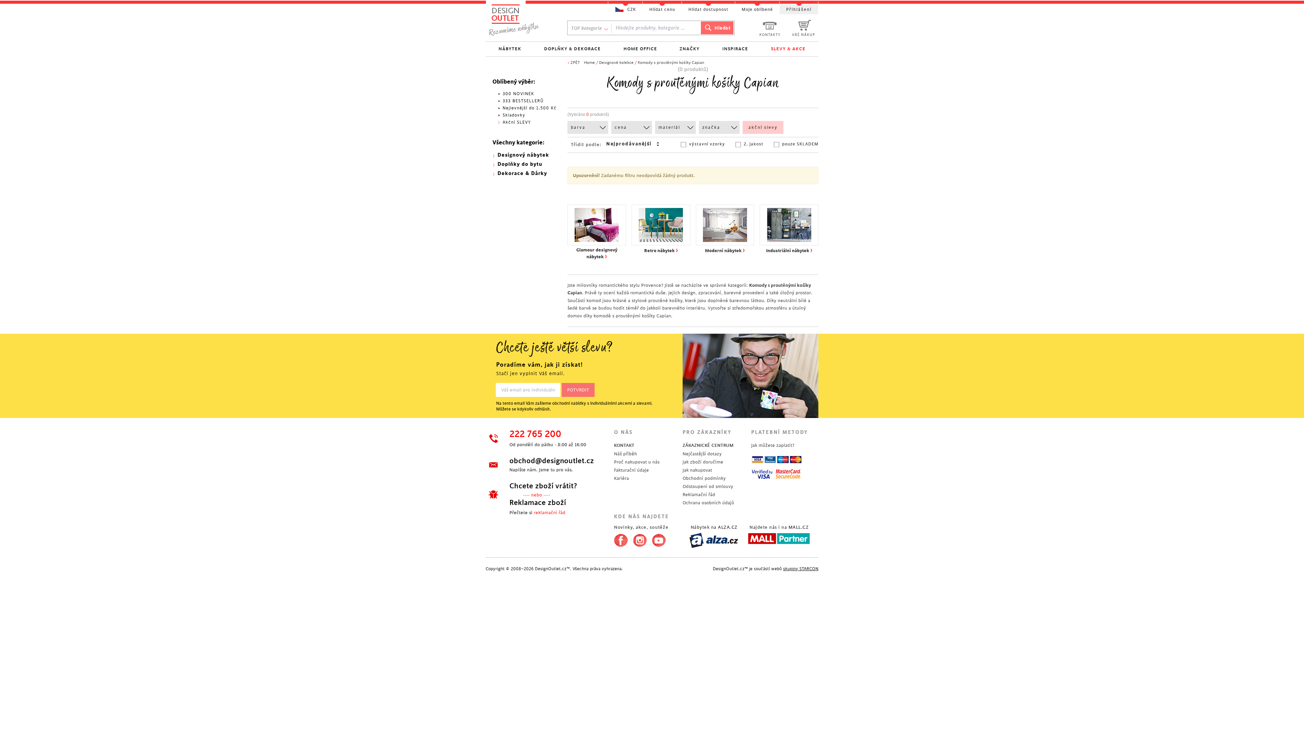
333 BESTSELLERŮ (523, 101)
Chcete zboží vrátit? (543, 486)
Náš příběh (625, 453)
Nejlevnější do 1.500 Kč (530, 108)
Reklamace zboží (537, 503)
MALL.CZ (799, 527)
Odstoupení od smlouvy (708, 486)
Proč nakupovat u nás (636, 462)
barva (578, 127)
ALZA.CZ (728, 527)
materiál (669, 127)
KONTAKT (624, 445)
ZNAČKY (690, 48)
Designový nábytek (523, 155)
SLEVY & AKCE (788, 48)
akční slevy (763, 127)
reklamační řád (549, 512)
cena (621, 127)
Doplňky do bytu (519, 164)
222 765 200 (535, 434)
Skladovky (514, 115)
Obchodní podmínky (704, 478)
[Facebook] (619, 539)
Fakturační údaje (631, 470)
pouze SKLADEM (800, 144)
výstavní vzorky (707, 144)
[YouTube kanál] (659, 539)
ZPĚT (575, 62)
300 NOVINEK (518, 93)
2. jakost (753, 144)
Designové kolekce (616, 62)
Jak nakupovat (697, 470)
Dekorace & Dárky (522, 173)
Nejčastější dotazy (702, 453)
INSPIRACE (735, 48)
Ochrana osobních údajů (708, 502)
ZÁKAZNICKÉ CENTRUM (708, 445)
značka (711, 127)
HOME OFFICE (640, 48)
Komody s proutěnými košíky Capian (671, 62)
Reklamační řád (699, 494)
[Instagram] (640, 539)
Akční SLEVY (517, 122)
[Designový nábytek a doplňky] (520, 19)
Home (589, 62)
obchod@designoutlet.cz (551, 461)
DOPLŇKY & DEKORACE (572, 48)
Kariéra (621, 478)
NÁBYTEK (510, 48)
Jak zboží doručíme (703, 462)
